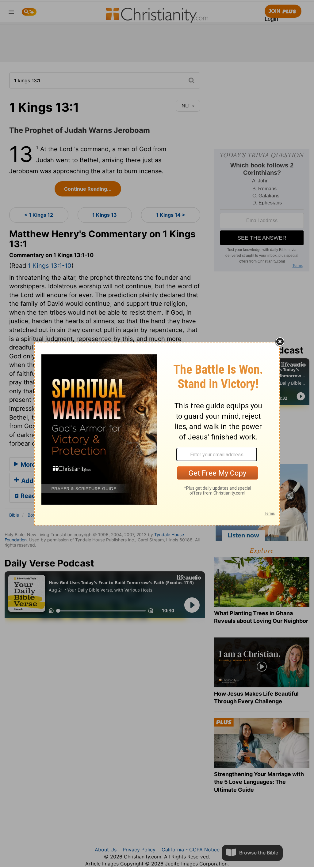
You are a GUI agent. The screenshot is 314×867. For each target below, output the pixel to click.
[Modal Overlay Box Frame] (157, 433)
